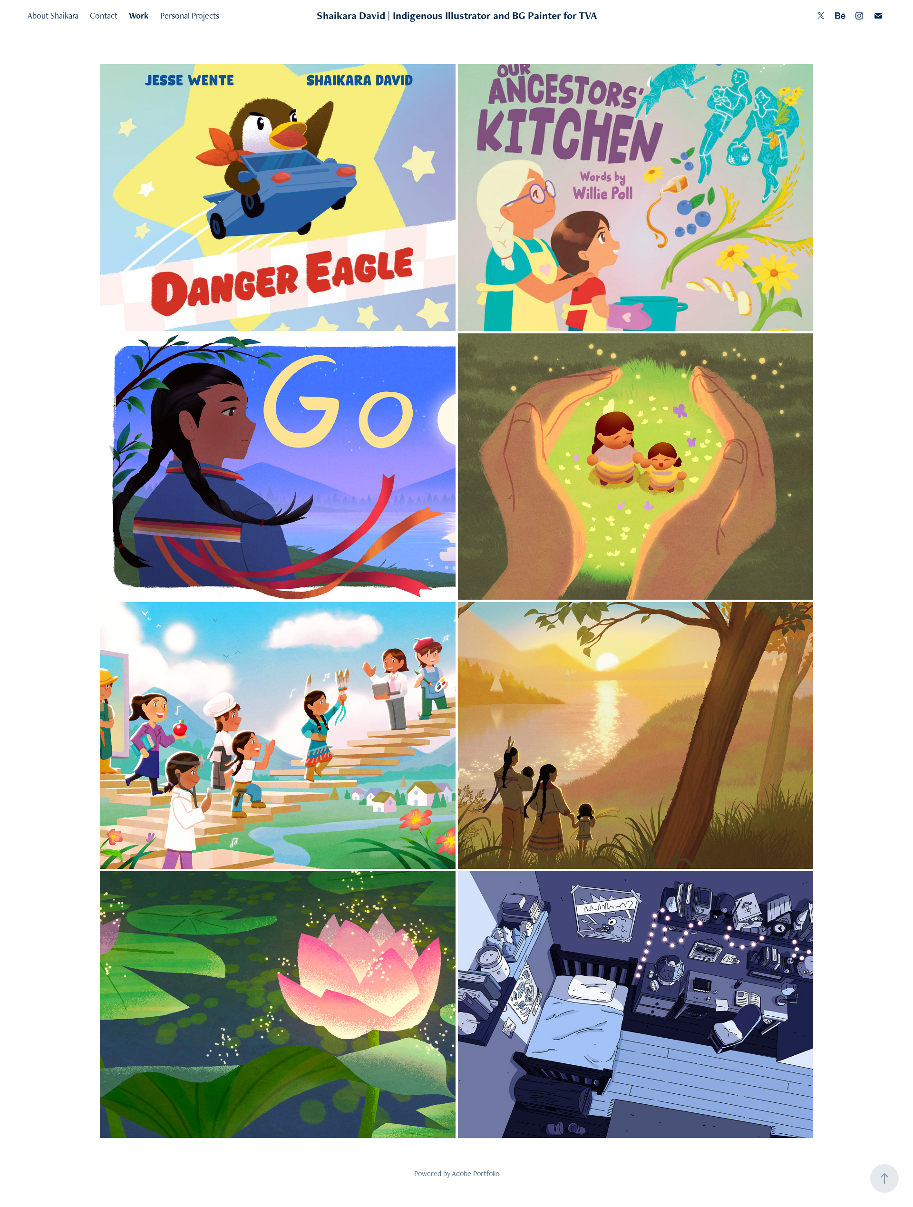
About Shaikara (53, 15)
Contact (103, 15)
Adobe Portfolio (475, 1173)
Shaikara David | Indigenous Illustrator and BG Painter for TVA (457, 15)
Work (139, 15)
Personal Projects (189, 15)
